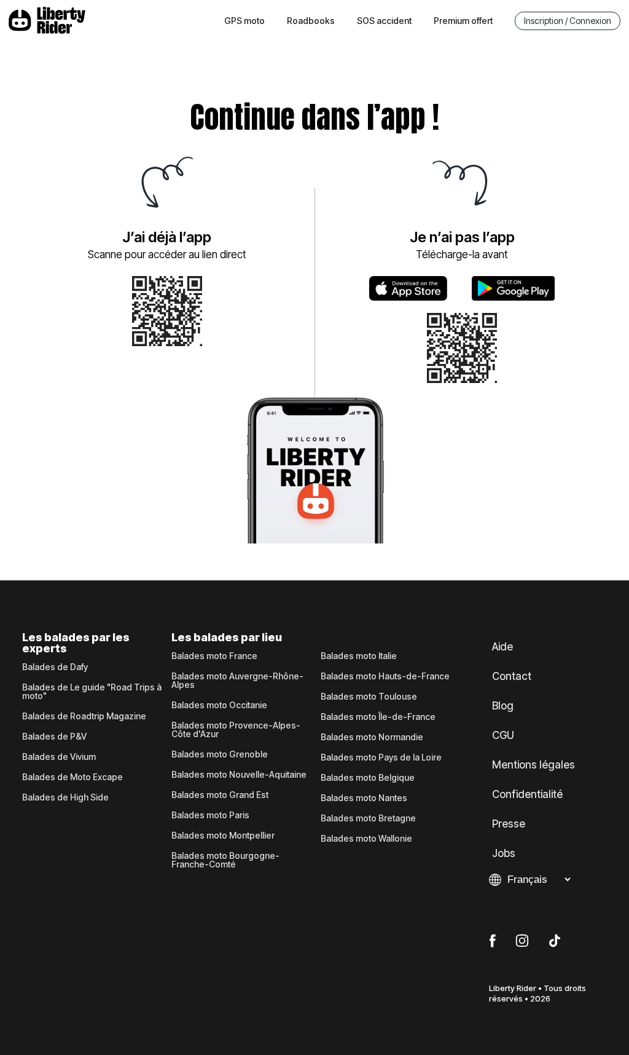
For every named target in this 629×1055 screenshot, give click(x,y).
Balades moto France (214, 656)
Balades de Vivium (59, 757)
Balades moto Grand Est (219, 795)
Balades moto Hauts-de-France (385, 676)
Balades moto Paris (210, 815)
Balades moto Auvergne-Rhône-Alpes (237, 680)
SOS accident (384, 20)
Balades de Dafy (55, 667)
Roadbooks (311, 20)
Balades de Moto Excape (72, 777)
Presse (508, 824)
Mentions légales (533, 765)
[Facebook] (492, 941)
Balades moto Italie (359, 656)
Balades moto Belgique (368, 777)
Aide (502, 647)
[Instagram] (522, 941)
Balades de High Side (65, 797)
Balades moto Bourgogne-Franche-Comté (225, 860)
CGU (503, 735)
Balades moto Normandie (372, 737)
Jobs (503, 853)
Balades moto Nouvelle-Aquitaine (239, 774)
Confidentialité (527, 794)
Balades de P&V (54, 736)
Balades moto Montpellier (223, 835)
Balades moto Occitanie (219, 705)
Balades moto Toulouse (369, 696)
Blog (503, 706)
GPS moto (244, 20)
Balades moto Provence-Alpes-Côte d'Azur (235, 729)
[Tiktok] (554, 941)
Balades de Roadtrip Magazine (84, 716)
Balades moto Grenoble (219, 754)
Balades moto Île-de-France (378, 717)
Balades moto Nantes (364, 798)
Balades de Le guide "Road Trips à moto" (92, 691)
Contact (511, 676)
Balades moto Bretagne (368, 818)
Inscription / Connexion (567, 20)
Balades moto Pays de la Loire (381, 757)
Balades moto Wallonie (366, 838)
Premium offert (463, 20)
